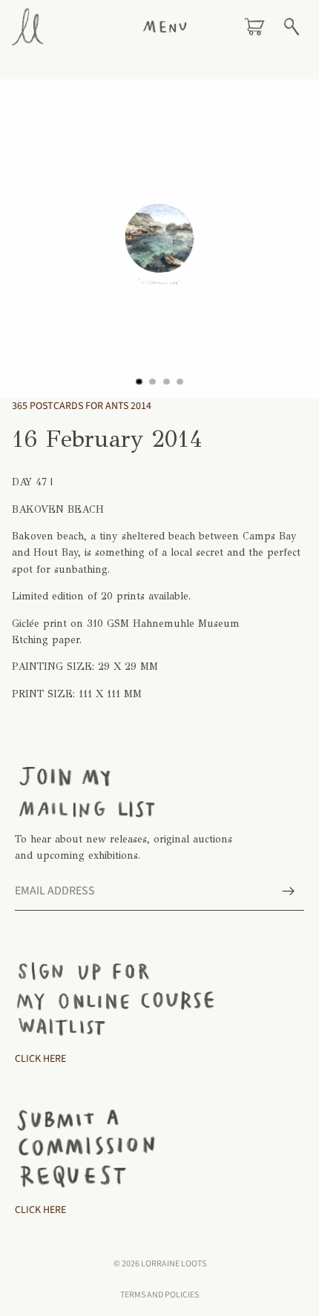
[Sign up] (288, 891)
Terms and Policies (159, 1295)
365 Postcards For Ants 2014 (81, 406)
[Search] (291, 27)
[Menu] (165, 26)
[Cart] (254, 27)
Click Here (40, 1058)
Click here (40, 1210)
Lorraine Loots (173, 1263)
